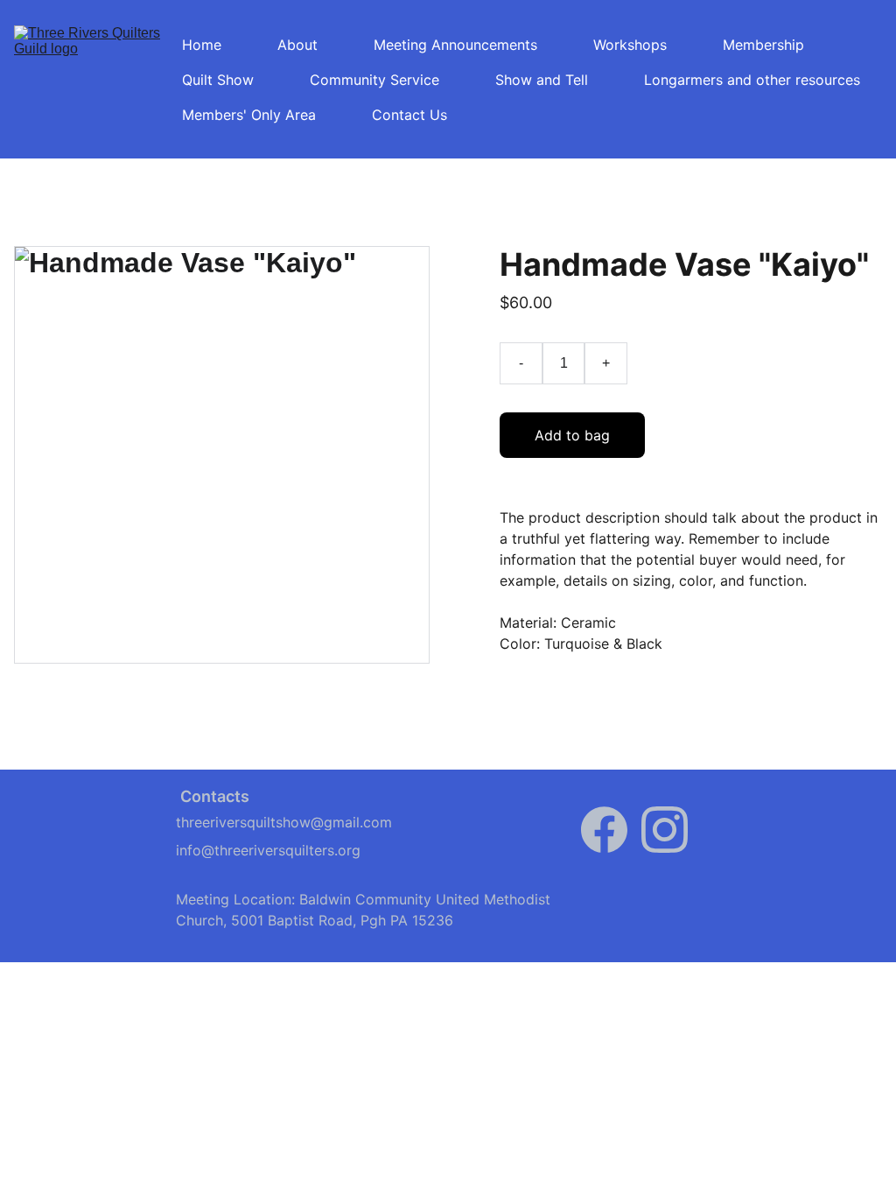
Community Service (374, 79)
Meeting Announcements (455, 44)
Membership (763, 44)
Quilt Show (218, 79)
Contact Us (409, 114)
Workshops (630, 44)
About (297, 44)
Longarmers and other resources (752, 79)
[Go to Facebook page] (604, 829)
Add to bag (572, 435)
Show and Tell (541, 79)
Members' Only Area (249, 114)
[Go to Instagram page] (664, 829)
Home (201, 44)
